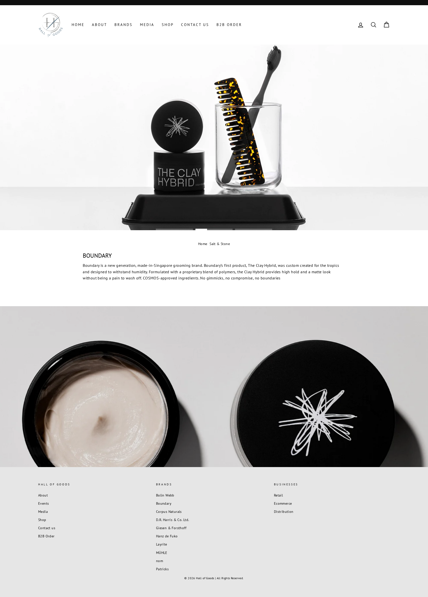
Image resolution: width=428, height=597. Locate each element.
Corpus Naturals (169, 511)
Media (147, 24)
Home (78, 24)
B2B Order (229, 24)
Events (43, 503)
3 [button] (253, 229)
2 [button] (214, 229)
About (99, 24)
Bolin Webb (165, 495)
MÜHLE (161, 552)
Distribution (284, 511)
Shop (168, 24)
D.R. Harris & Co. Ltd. (172, 520)
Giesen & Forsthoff (171, 528)
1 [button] (174, 229)
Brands (123, 24)
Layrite (161, 544)
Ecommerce (283, 503)
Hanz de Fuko (167, 536)
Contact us (195, 24)
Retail (278, 495)
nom (159, 561)
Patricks (162, 569)
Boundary (163, 503)
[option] (214, 137)
